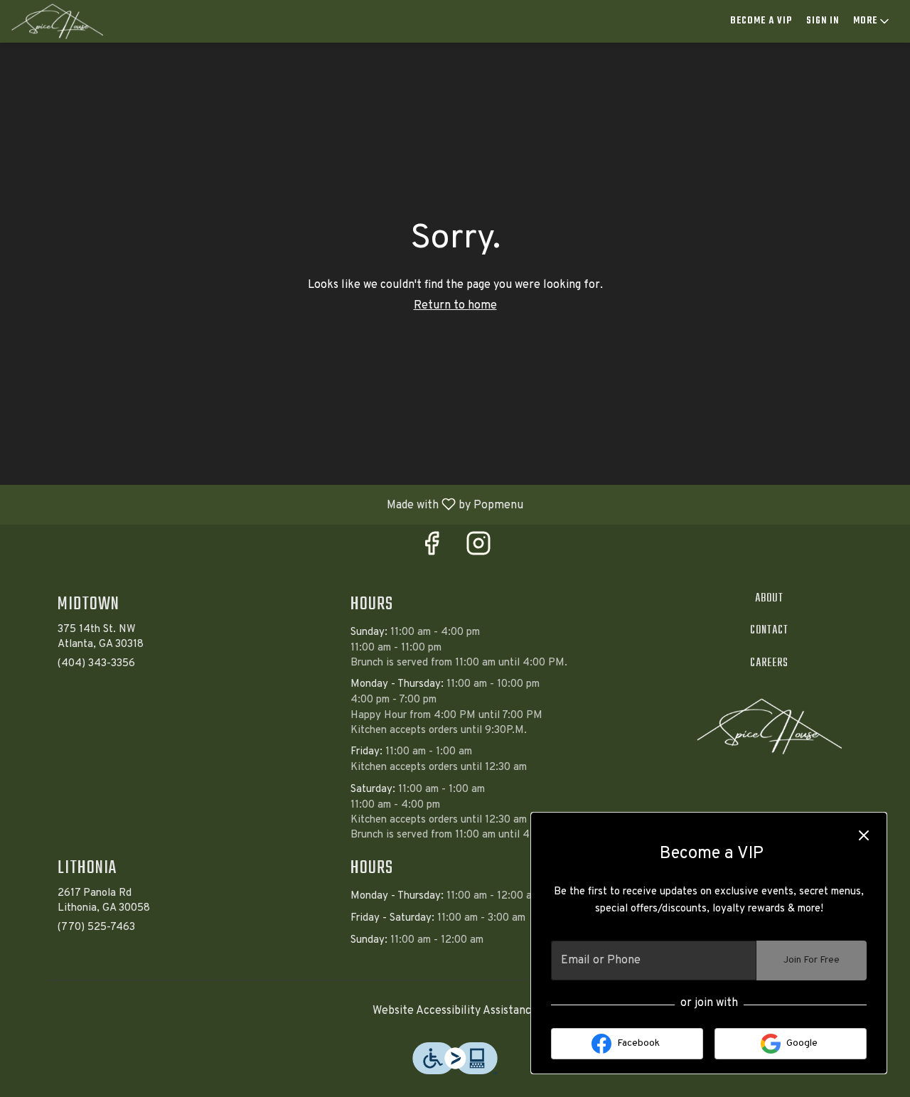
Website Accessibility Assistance (455, 1011)
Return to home (455, 306)
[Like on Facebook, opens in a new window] (431, 549)
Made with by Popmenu (267, 504)
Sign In (822, 21)
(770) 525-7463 (96, 927)
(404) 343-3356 (96, 663)
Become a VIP (761, 21)
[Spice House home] (75, 21)
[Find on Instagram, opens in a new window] (478, 549)
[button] (872, 21)
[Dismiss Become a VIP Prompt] (864, 835)
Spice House (769, 727)
